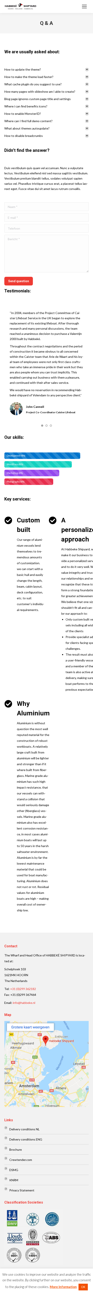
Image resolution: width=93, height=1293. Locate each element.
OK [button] (83, 1287)
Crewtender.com (20, 1160)
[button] (42, 426)
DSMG (13, 1170)
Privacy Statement (21, 1190)
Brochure (15, 1149)
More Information (63, 1287)
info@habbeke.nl (24, 1003)
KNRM (13, 1180)
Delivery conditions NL (24, 1129)
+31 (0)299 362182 (23, 989)
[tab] (46, 69)
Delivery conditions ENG (25, 1139)
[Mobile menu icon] (84, 6)
